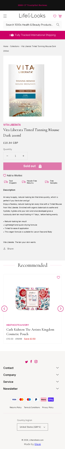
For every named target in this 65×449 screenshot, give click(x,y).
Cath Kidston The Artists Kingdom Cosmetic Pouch (30, 331)
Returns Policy (16, 407)
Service (8, 381)
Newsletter (10, 388)
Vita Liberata (12, 124)
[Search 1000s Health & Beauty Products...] (58, 24)
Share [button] (10, 248)
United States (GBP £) (30, 426)
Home (5, 46)
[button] (5, 16)
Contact (8, 368)
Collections (15, 46)
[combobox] (32, 25)
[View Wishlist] (54, 16)
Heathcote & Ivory (17, 325)
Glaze (37, 444)
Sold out (29, 166)
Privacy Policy (48, 407)
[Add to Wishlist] (58, 277)
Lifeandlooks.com (36, 440)
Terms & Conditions (32, 407)
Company (9, 375)
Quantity (7, 149)
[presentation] (4, 309)
